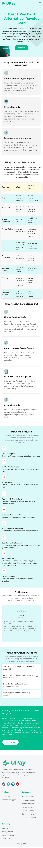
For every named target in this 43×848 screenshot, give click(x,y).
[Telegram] (8, 784)
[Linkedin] (13, 784)
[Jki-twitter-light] (3, 784)
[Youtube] (17, 784)
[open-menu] (40, 3)
